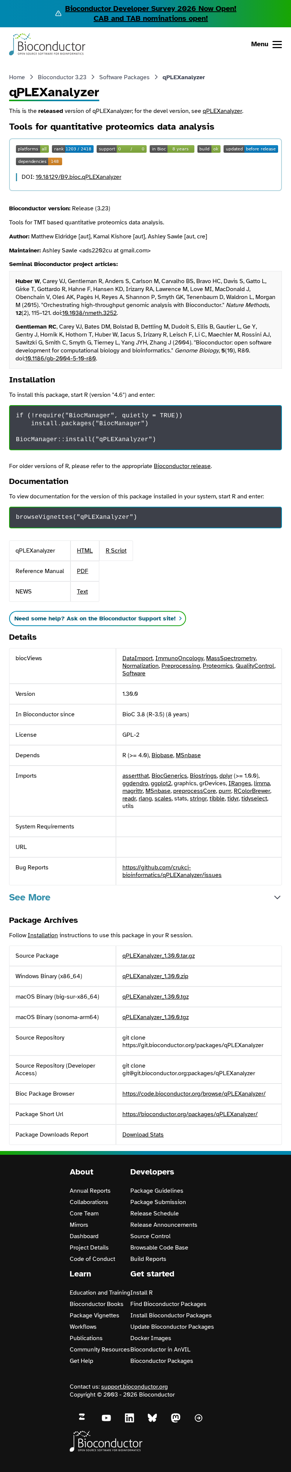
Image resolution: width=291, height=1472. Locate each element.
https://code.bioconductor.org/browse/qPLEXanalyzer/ (194, 1094)
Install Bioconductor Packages (171, 1315)
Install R (141, 1293)
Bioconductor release (182, 466)
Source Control (150, 1236)
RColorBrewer (252, 791)
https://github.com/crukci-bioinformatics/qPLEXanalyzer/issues (172, 871)
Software (134, 673)
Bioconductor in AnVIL (160, 1349)
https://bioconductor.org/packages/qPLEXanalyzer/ (190, 1114)
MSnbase (188, 755)
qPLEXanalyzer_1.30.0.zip (155, 976)
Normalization (140, 666)
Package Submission (158, 1202)
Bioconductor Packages (161, 1361)
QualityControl (255, 666)
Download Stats (143, 1134)
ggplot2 (161, 783)
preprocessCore (194, 791)
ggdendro (135, 783)
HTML (85, 550)
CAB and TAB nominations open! (151, 18)
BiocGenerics (169, 776)
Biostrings (203, 776)
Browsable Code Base (159, 1247)
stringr (198, 798)
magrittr (132, 791)
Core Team (84, 1213)
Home (17, 77)
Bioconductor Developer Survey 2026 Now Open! (150, 8)
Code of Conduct (92, 1259)
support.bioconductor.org (134, 1387)
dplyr (225, 776)
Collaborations (89, 1202)
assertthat (135, 776)
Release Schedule (154, 1213)
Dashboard (84, 1236)
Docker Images (150, 1338)
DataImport (137, 658)
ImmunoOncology (179, 658)
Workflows (83, 1327)
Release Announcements (163, 1225)
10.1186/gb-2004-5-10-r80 (60, 358)
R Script (116, 550)
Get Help (81, 1361)
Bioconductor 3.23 (62, 77)
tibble (217, 798)
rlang (145, 798)
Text (82, 591)
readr (129, 798)
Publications (86, 1338)
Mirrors (79, 1225)
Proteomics (218, 666)
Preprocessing (180, 666)
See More (29, 897)
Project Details (89, 1247)
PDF (82, 571)
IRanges (239, 783)
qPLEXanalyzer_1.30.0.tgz (155, 997)
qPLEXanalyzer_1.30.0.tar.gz (158, 956)
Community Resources (100, 1349)
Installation (43, 935)
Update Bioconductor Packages (172, 1327)
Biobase (162, 755)
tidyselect (254, 798)
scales (163, 798)
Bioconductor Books (97, 1304)
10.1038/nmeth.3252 (89, 313)
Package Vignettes (94, 1315)
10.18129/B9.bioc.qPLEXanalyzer (78, 177)
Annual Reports (90, 1191)
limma (262, 783)
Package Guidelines (156, 1191)
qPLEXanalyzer (222, 111)
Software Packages (124, 77)
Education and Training (100, 1293)
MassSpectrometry (231, 658)
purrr (225, 791)
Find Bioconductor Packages (168, 1304)
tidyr (233, 798)
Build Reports (148, 1259)
